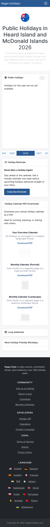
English (17, 468)
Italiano (32, 481)
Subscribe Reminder (17, 192)
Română (18, 500)
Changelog (25, 424)
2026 (25, 153)
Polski (17, 494)
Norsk (36, 488)
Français (34, 475)
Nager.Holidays (10, 3)
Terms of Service (25, 441)
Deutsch (34, 468)
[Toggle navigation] (45, 3)
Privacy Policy (25, 452)
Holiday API (25, 418)
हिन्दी (18, 481)
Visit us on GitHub (25, 388)
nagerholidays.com (34, 523)
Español (18, 475)
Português (33, 494)
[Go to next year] (42, 78)
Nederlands (19, 488)
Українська (27, 507)
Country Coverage (25, 429)
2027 (39, 153)
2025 (12, 153)
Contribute (25, 399)
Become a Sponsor (25, 404)
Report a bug (25, 394)
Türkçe (34, 500)
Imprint (25, 447)
